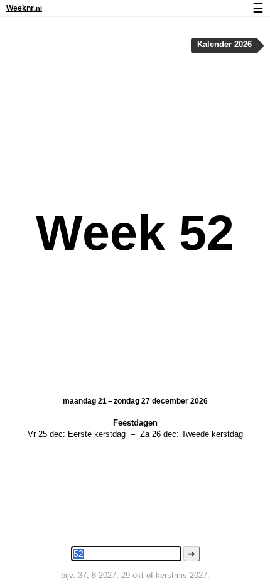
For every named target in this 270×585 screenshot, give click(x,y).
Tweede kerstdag (212, 434)
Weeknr (24, 8)
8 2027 (104, 575)
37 (82, 575)
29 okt (132, 575)
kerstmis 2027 (181, 575)
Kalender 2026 (224, 44)
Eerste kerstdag (97, 434)
